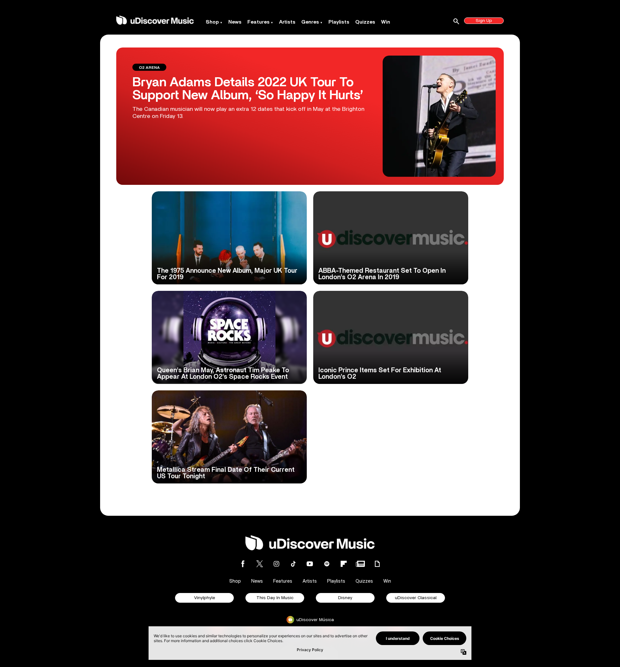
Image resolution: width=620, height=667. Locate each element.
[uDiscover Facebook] (242, 563)
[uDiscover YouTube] (310, 563)
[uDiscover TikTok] (293, 563)
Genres (310, 22)
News (235, 22)
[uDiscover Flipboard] (343, 563)
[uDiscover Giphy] (377, 563)
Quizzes (365, 22)
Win (385, 22)
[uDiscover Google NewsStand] (360, 563)
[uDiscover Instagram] (276, 563)
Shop (212, 22)
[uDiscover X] (259, 563)
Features (258, 22)
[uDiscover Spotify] (326, 563)
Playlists (338, 22)
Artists (287, 22)
